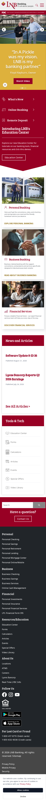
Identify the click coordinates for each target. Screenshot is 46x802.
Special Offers (17, 479)
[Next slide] (42, 29)
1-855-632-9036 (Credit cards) (16, 740)
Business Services (10, 583)
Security (5, 771)
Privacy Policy (25, 784)
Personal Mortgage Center (14, 558)
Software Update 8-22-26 (21, 355)
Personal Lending (10, 553)
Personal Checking (10, 539)
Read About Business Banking (20, 275)
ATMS (4, 668)
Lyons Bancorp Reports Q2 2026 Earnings (22, 377)
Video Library (17, 487)
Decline (23, 796)
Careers (5, 673)
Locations (6, 663)
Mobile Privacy (9, 767)
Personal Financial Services (14, 608)
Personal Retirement (11, 548)
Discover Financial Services (19, 325)
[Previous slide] (4, 29)
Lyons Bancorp (9, 677)
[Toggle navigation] (42, 5)
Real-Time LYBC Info (11, 682)
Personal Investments (12, 599)
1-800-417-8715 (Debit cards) (16, 736)
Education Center (19, 433)
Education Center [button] (14, 157)
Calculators (16, 452)
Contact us (23, 518)
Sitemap (16, 755)
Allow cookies (23, 790)
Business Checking (10, 574)
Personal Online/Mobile (13, 562)
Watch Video (23, 81)
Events (14, 470)
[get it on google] (23, 714)
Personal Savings (10, 544)
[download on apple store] (23, 723)
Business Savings (10, 578)
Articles (14, 461)
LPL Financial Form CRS (12, 613)
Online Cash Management (14, 588)
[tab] (20, 88)
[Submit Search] (39, 505)
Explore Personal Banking (18, 223)
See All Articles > (18, 406)
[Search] (37, 5)
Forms (13, 442)
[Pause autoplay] (5, 85)
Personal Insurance (11, 603)
